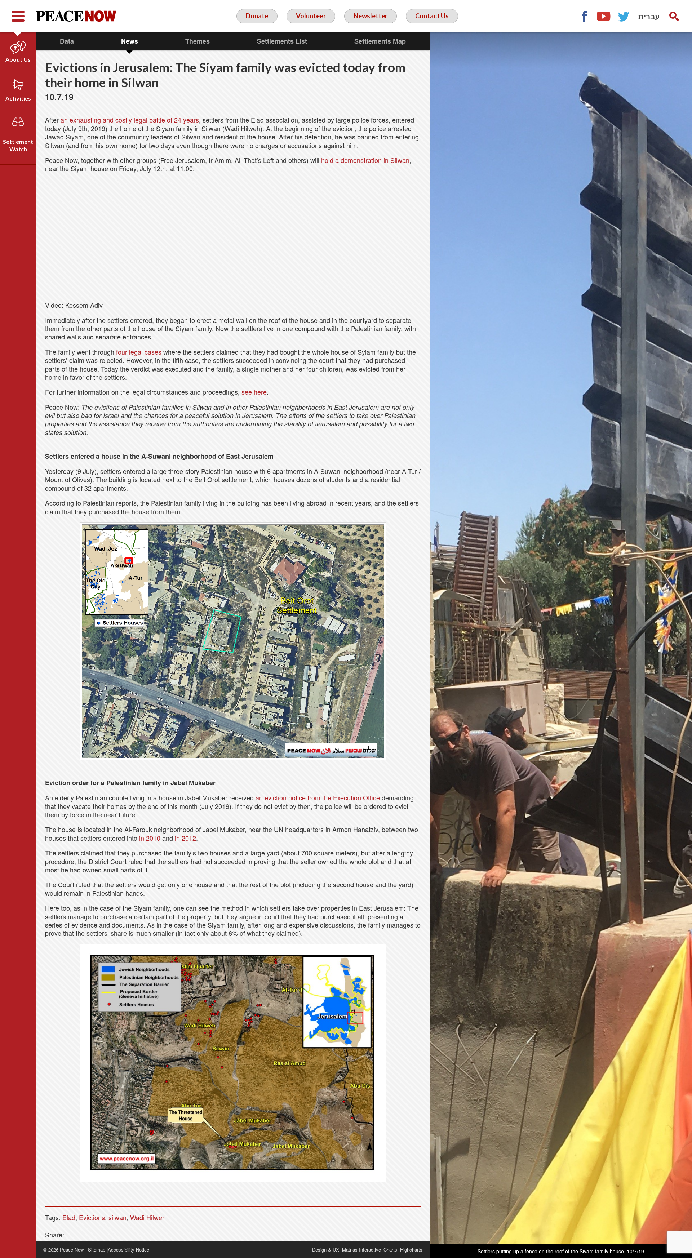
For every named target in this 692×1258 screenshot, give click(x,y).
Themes (197, 41)
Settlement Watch (18, 145)
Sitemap (96, 1249)
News (129, 41)
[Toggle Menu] (18, 16)
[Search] (674, 16)
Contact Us (432, 16)
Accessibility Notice (128, 1249)
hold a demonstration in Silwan (365, 160)
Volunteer (311, 16)
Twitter (624, 16)
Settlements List (282, 41)
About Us (18, 59)
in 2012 (185, 838)
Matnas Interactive (361, 1249)
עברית (649, 16)
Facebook (584, 16)
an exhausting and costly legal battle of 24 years (130, 119)
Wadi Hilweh (148, 1217)
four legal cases (138, 351)
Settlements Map (380, 41)
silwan (117, 1217)
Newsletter (370, 16)
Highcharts (411, 1249)
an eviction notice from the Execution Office (318, 797)
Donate (257, 16)
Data (67, 41)
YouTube (604, 16)
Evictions (92, 1217)
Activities (18, 98)
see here (254, 391)
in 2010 (149, 838)
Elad (68, 1217)
